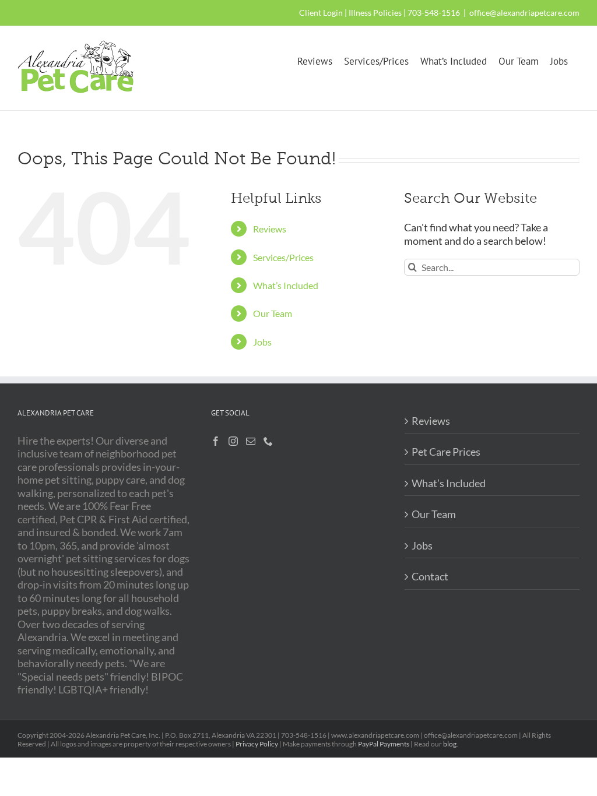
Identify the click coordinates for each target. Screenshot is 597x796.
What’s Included (285, 285)
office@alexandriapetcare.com (524, 12)
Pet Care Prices (446, 451)
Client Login (321, 12)
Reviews (269, 228)
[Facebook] (215, 441)
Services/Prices (283, 257)
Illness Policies (375, 12)
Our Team (272, 313)
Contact (430, 576)
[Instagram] (233, 441)
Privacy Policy (257, 743)
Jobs (262, 341)
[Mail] (250, 441)
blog (449, 743)
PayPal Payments (383, 743)
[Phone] (268, 441)
